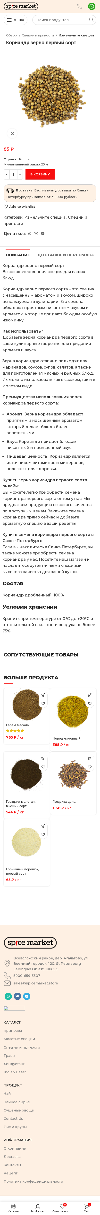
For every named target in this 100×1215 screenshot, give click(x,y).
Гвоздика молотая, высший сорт (20, 803)
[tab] (18, 254)
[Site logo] (21, 6)
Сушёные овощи (19, 1110)
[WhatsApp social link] (30, 233)
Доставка (12, 1157)
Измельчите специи (76, 35)
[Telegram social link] (43, 233)
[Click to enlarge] (12, 133)
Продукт (13, 1085)
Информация (18, 1140)
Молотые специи (19, 1039)
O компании (15, 1148)
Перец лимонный (66, 738)
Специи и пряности (38, 35)
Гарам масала (17, 725)
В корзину (40, 174)
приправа (13, 1030)
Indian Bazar (15, 1072)
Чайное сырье (17, 1102)
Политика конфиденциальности (33, 1181)
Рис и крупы (15, 1127)
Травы (9, 1055)
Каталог (12, 1022)
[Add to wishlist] (43, 703)
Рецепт (10, 1173)
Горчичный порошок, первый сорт (22, 871)
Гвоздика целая (65, 801)
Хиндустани (14, 1064)
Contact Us (13, 1118)
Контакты (12, 1165)
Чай (7, 1093)
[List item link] (50, 964)
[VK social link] (36, 233)
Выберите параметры (43, 695)
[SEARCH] (91, 20)
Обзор (12, 35)
